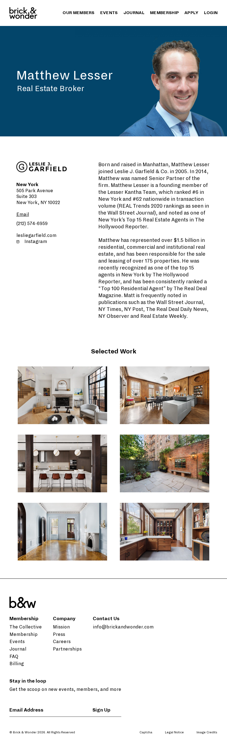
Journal (134, 12)
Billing (16, 663)
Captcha (146, 732)
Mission (61, 627)
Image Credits (207, 732)
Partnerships (67, 649)
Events (109, 12)
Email (22, 214)
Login (211, 12)
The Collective (25, 627)
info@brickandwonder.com (123, 627)
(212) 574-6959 (32, 223)
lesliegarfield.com (36, 235)
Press (59, 634)
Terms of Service (208, 741)
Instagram (35, 241)
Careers (62, 641)
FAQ (13, 656)
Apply (191, 12)
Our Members (79, 12)
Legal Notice (174, 732)
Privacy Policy (179, 741)
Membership (164, 12)
